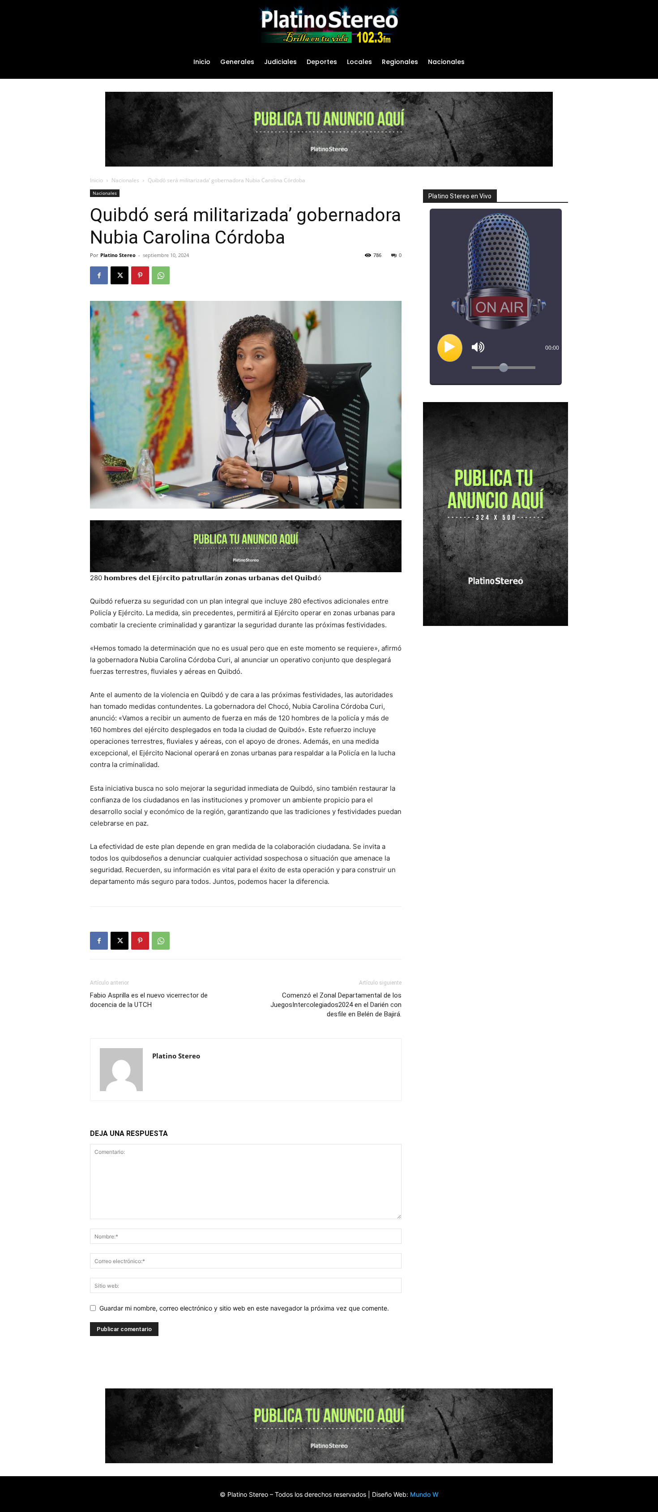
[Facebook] (99, 275)
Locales (359, 61)
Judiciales (280, 61)
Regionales (400, 61)
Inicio (201, 61)
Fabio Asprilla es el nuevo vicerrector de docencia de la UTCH (149, 1000)
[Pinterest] (140, 275)
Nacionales (446, 61)
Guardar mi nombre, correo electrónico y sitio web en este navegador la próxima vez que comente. (244, 1308)
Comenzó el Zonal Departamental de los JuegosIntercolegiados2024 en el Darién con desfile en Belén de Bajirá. (336, 1004)
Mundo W (424, 1494)
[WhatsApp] (161, 275)
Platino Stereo (118, 255)
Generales (237, 61)
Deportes (322, 61)
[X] (119, 275)
